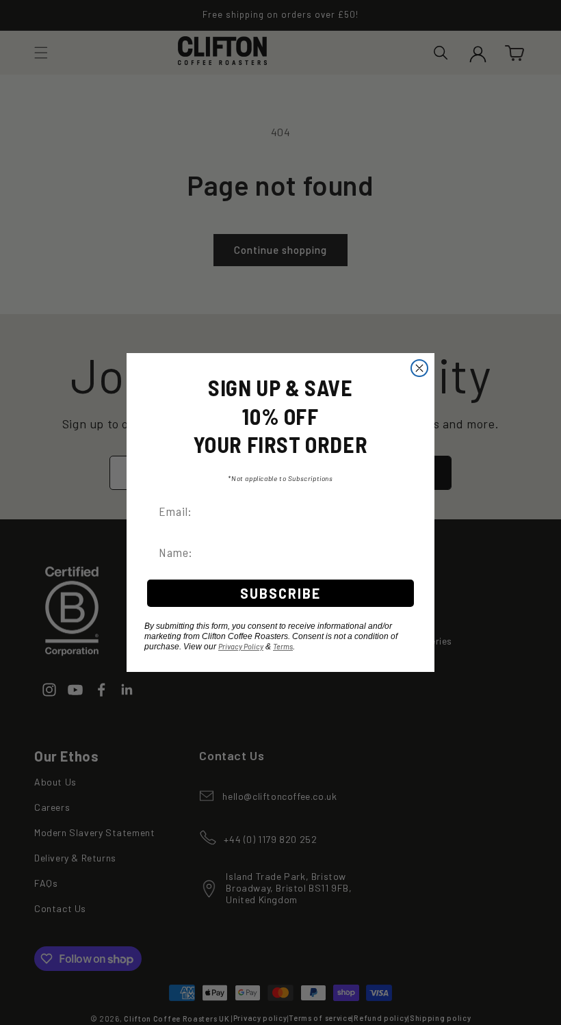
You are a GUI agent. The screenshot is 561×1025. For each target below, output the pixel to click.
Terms (283, 646)
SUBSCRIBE (280, 593)
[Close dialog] (419, 368)
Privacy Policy (240, 646)
